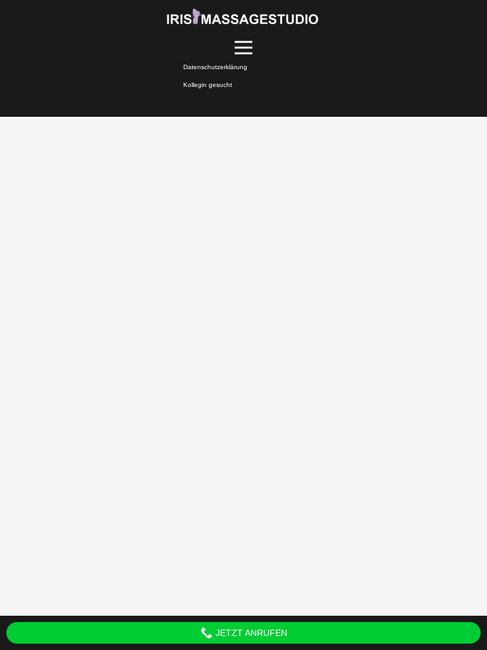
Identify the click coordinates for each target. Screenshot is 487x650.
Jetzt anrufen (250, 633)
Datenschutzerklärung (215, 66)
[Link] (244, 16)
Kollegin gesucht (207, 84)
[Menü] (244, 47)
